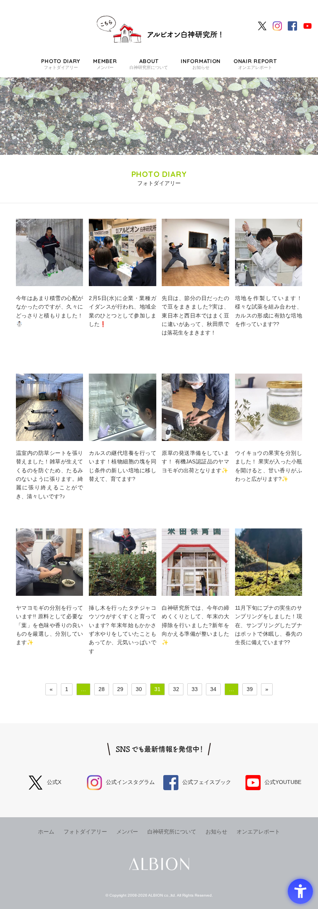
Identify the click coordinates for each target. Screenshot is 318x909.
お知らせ (201, 64)
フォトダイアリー (60, 64)
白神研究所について (149, 64)
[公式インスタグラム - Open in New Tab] (277, 26)
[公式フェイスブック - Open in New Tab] (292, 26)
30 (139, 689)
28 (102, 689)
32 (176, 689)
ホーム (46, 831)
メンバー (105, 64)
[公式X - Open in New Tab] (262, 26)
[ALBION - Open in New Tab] (159, 864)
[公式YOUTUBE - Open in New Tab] (307, 26)
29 (120, 689)
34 (213, 689)
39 (250, 689)
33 (195, 689)
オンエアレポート (255, 64)
